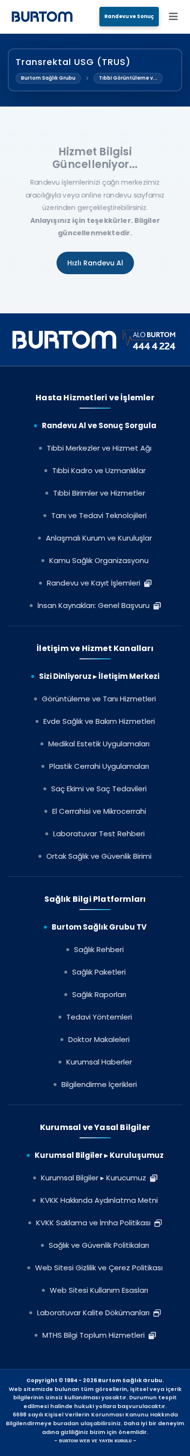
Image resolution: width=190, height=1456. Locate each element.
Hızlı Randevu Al (95, 263)
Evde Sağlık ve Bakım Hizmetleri (99, 721)
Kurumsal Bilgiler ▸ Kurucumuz (95, 1178)
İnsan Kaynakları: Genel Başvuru (95, 605)
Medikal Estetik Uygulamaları (99, 744)
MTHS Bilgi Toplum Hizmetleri (95, 1335)
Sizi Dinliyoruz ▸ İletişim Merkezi (99, 676)
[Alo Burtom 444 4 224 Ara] (95, 339)
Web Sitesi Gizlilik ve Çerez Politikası (99, 1267)
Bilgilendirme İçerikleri (99, 1084)
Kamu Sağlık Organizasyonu (99, 560)
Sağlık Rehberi (99, 949)
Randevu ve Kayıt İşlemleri (95, 583)
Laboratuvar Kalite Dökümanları (95, 1312)
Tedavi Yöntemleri (99, 1017)
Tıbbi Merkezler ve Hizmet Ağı (99, 448)
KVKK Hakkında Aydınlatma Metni (99, 1200)
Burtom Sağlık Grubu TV (99, 927)
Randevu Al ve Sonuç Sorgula (99, 425)
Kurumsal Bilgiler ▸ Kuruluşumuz (99, 1155)
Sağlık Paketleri (99, 972)
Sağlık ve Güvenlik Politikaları (99, 1245)
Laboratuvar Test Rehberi (99, 833)
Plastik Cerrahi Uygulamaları (99, 766)
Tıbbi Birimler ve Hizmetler (99, 493)
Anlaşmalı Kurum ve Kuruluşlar (99, 538)
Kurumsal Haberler (99, 1062)
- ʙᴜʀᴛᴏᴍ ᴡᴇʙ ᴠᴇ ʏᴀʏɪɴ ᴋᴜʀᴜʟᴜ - (95, 1440)
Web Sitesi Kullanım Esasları (99, 1290)
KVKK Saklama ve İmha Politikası (95, 1222)
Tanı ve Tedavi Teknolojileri (99, 515)
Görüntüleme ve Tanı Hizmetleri (99, 699)
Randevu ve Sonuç (129, 16)
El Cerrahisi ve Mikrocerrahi (99, 811)
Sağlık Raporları (99, 994)
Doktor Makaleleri (99, 1039)
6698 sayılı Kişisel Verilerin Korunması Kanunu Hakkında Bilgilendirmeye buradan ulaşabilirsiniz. (92, 1419)
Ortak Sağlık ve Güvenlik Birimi (99, 856)
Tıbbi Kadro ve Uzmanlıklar (99, 470)
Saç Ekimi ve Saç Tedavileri (99, 788)
